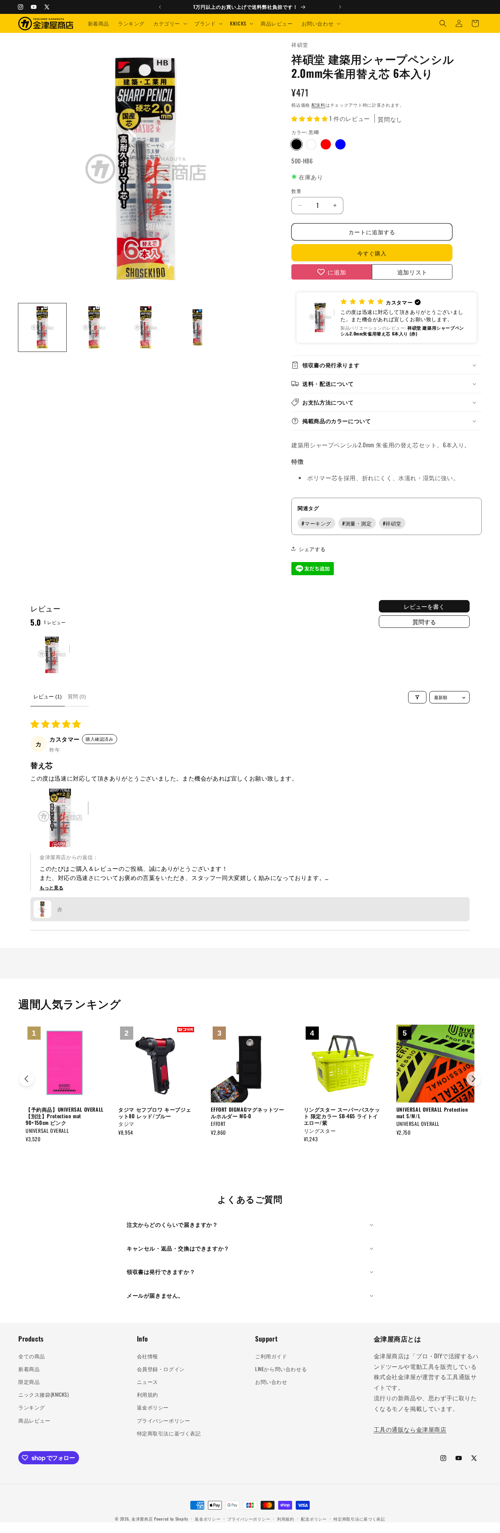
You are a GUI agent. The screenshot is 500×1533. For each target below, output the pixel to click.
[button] (169, 23)
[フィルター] (417, 697)
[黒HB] (296, 144)
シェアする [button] (312, 549)
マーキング (316, 523)
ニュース (147, 1381)
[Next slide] (473, 1078)
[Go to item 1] (51, 655)
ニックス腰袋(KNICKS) (43, 1394)
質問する (424, 621)
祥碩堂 (392, 523)
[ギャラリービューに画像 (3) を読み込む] (146, 327)
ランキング (31, 1407)
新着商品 (29, 1369)
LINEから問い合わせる (281, 1369)
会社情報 (147, 1356)
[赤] (326, 144)
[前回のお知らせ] (160, 7)
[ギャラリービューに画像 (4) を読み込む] (197, 327)
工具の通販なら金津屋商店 (410, 1429)
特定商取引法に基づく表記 (169, 1433)
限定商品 (29, 1381)
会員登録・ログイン (161, 1369)
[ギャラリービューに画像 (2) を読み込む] (94, 327)
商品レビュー (34, 1420)
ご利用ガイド (271, 1356)
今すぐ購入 (372, 253)
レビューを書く (424, 606)
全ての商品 (31, 1356)
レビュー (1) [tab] (47, 696)
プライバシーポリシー (163, 1420)
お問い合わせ (271, 1381)
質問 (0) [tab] (77, 696)
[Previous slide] (26, 1078)
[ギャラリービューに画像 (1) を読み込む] (42, 327)
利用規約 (147, 1394)
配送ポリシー (314, 1519)
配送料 (318, 105)
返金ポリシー (153, 1407)
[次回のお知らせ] (340, 7)
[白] (311, 144)
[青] (340, 144)
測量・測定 (357, 523)
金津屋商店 (142, 1519)
